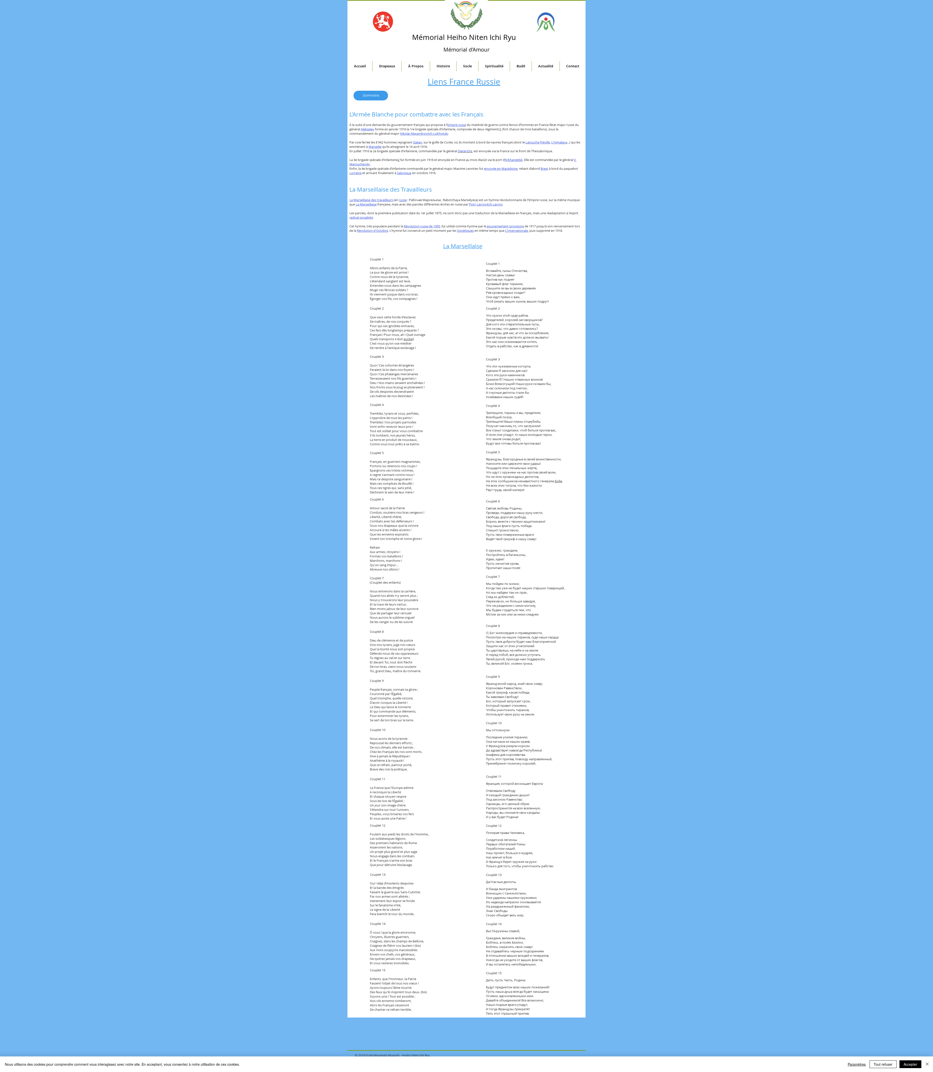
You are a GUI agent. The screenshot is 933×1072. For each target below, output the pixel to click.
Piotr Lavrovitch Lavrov (485, 204)
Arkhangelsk (514, 160)
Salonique (404, 173)
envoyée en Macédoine (501, 168)
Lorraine (355, 173)
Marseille (375, 146)
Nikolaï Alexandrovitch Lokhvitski (424, 133)
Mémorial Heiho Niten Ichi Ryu (464, 37)
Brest (544, 168)
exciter (408, 339)
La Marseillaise (366, 204)
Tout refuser (883, 1064)
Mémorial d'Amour (466, 49)
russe (403, 200)
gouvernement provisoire (505, 226)
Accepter (910, 1064)
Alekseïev (367, 129)
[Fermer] (927, 1064)
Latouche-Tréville (538, 142)
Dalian (417, 142)
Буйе (558, 481)
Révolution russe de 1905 (422, 226)
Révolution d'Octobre (372, 230)
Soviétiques (465, 230)
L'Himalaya (559, 142)
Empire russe (456, 125)
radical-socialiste (361, 217)
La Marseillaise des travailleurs (371, 200)
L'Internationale (516, 230)
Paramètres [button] (857, 1064)
